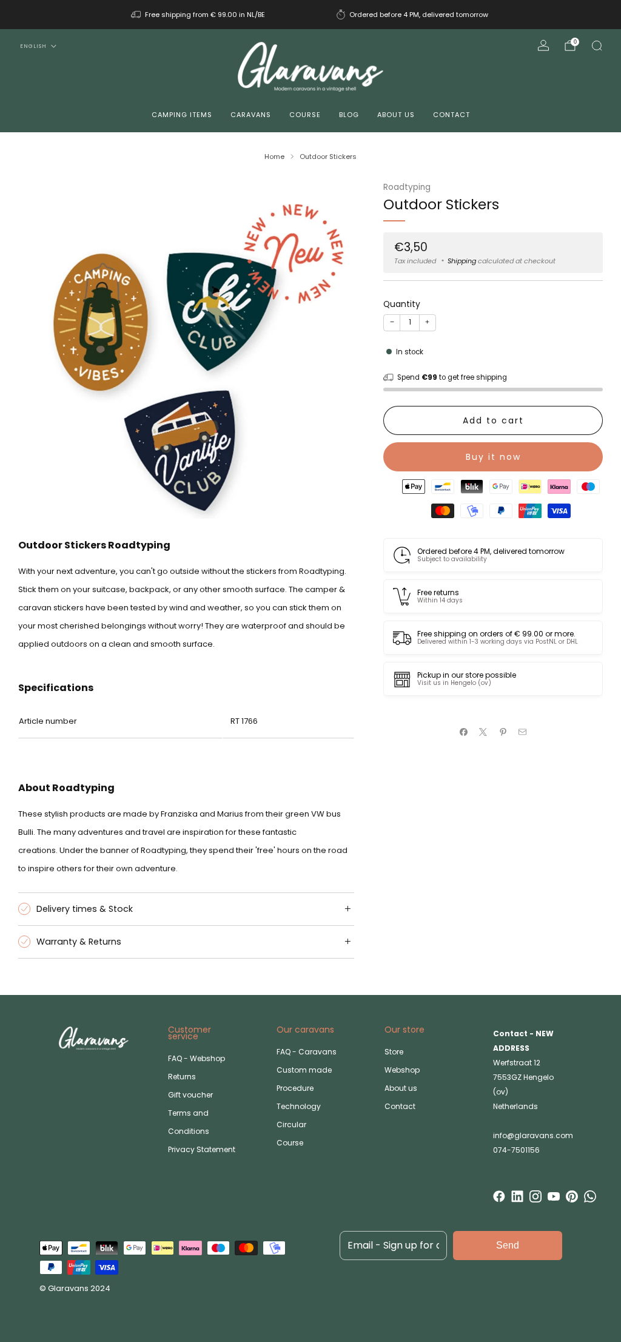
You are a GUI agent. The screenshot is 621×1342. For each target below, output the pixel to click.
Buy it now (493, 457)
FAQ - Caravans (307, 1052)
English (33, 46)
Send (507, 1245)
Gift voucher (190, 1095)
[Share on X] (483, 732)
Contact (451, 115)
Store (393, 1052)
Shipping (462, 261)
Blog (349, 115)
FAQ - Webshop (196, 1058)
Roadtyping (407, 187)
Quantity (401, 304)
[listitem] (198, 14)
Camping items (182, 115)
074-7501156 (516, 1150)
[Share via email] (523, 732)
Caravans (250, 115)
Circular (291, 1124)
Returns (182, 1076)
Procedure (295, 1088)
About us (396, 115)
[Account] (543, 45)
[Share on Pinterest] (503, 732)
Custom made (304, 1070)
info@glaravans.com (533, 1135)
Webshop (402, 1070)
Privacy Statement (201, 1149)
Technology (299, 1106)
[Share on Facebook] (464, 732)
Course (305, 115)
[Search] (597, 45)
